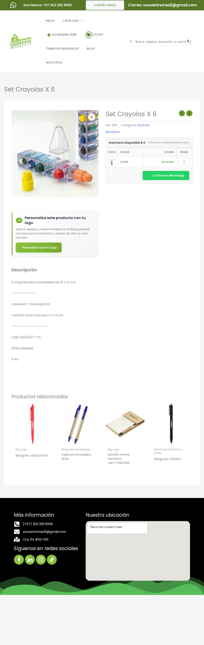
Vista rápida (32, 441)
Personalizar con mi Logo (39, 247)
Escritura (143, 125)
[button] (91, 117)
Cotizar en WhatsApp (168, 175)
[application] (81, 21)
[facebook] (13, 5)
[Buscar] (189, 41)
